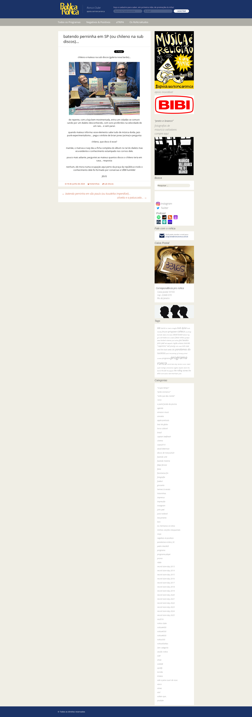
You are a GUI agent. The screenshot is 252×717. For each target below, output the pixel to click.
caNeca (181, 331)
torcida (160, 672)
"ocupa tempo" (163, 388)
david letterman (163, 448)
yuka (179, 374)
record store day (172, 364)
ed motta (163, 338)
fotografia (161, 477)
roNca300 (161, 639)
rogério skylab (178, 368)
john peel (160, 343)
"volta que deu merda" (166, 396)
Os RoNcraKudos (139, 22)
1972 (159, 400)
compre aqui (162, 133)
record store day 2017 (166, 582)
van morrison (173, 373)
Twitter (164, 208)
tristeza (160, 676)
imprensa (161, 497)
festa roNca (179, 337)
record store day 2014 (166, 570)
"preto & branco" (163, 392)
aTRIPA (120, 22)
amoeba (160, 416)
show (159, 660)
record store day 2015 (166, 574)
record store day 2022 (166, 603)
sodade (160, 664)
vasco (159, 684)
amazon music (163, 412)
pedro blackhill (163, 546)
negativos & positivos (165, 538)
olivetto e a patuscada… (132, 197)
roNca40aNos (162, 643)
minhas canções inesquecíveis (168, 530)
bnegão (174, 328)
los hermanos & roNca (166, 526)
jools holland (162, 513)
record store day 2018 (166, 587)
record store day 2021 (166, 599)
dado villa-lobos (168, 335)
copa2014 (161, 444)
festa (159, 469)
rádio (159, 562)
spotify (159, 668)
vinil (158, 692)
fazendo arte (162, 457)
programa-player (163, 554)
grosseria (160, 485)
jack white (175, 340)
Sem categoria (162, 647)
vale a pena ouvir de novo (167, 680)
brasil (159, 432)
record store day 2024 (166, 611)
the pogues (170, 371)
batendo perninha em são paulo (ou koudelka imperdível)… (96, 193)
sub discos (109, 184)
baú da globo (162, 424)
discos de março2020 (165, 453)
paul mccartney (171, 353)
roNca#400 (161, 627)
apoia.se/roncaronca (96, 11)
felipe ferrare (162, 465)
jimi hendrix (184, 340)
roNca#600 (161, 635)
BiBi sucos (161, 328)
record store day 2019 (166, 591)
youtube (160, 700)
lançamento (162, 518)
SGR (158, 656)
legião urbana (178, 343)
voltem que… (162, 696)
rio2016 (160, 619)
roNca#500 (161, 631)
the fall (163, 370)
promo (160, 558)
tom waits (164, 373)
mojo (159, 534)
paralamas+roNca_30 (165, 542)
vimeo (159, 688)
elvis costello (171, 338)
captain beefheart (164, 436)
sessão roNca (162, 651)
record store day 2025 (166, 615)
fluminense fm (162, 473)
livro (159, 522)
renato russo (182, 364)
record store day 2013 (166, 566)
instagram (161, 505)
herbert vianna (166, 340)
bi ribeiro (169, 328)
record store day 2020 (166, 595)
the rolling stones (181, 370)
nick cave (178, 346)
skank (185, 368)
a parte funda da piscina (167, 404)
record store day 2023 (166, 607)
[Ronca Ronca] (69, 9)
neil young (171, 346)
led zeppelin (169, 343)
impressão (161, 501)
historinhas (94, 184)
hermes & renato (163, 489)
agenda (160, 408)
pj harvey (180, 353)
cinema (160, 440)
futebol (160, 481)
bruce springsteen (169, 331)
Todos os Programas (69, 22)
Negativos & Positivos (98, 22)
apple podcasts (163, 420)
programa (166, 358)
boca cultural (162, 428)
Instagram (166, 203)
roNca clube (162, 623)
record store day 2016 (166, 578)
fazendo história (163, 461)
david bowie (178, 334)
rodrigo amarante (167, 368)
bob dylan (182, 327)
